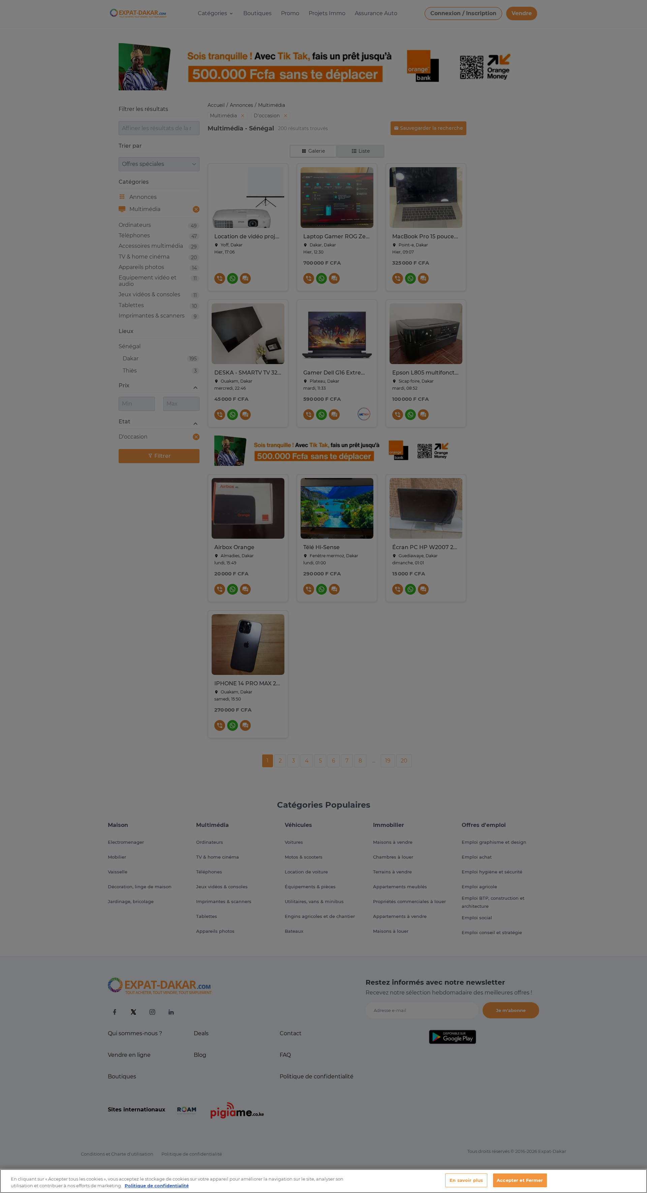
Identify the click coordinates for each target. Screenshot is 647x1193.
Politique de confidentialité (157, 1185)
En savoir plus (466, 1180)
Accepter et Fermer (520, 1180)
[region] (323, 1181)
